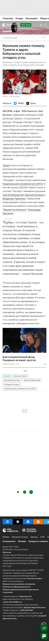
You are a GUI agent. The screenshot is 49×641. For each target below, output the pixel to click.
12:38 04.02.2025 (10, 38)
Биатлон (34, 537)
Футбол (6, 537)
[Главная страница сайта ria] (3, 24)
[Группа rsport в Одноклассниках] (38, 521)
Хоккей (7, 376)
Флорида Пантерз (11, 384)
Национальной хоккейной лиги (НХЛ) (23, 183)
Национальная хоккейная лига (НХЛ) (20, 389)
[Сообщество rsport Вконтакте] (28, 521)
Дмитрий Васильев (12, 380)
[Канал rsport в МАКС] (8, 521)
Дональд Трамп (20, 376)
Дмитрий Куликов (34, 194)
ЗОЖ (42, 537)
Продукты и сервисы (38, 541)
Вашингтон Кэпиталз (15, 209)
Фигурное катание (20, 537)
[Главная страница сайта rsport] (15, 24)
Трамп (6, 165)
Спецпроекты (9, 541)
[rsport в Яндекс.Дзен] (18, 521)
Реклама (22, 541)
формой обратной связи (34, 607)
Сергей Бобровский (13, 194)
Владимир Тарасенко (14, 198)
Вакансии (7, 552)
